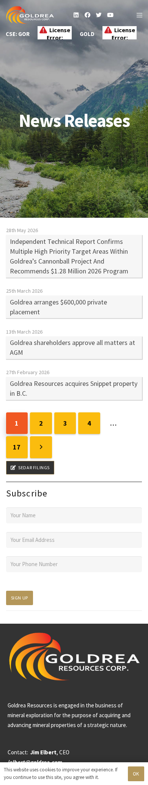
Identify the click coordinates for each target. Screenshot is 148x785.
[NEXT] (41, 447)
